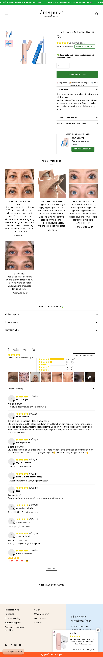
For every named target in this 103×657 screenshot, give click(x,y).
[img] (22, 396)
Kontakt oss (10, 613)
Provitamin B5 (12, 329)
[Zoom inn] (33, 49)
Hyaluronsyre (11, 322)
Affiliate (38, 622)
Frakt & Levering (12, 618)
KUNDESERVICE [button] (12, 610)
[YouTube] (20, 645)
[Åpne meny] (9, 14)
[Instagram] (15, 645)
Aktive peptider (12, 314)
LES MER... (61, 109)
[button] (63, 43)
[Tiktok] (11, 645)
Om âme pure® (41, 613)
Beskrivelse (62, 89)
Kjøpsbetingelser (13, 622)
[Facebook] (6, 645)
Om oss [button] (38, 610)
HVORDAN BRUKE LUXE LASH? (72, 123)
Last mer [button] (51, 568)
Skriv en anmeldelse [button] (83, 355)
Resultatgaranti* (69, 117)
